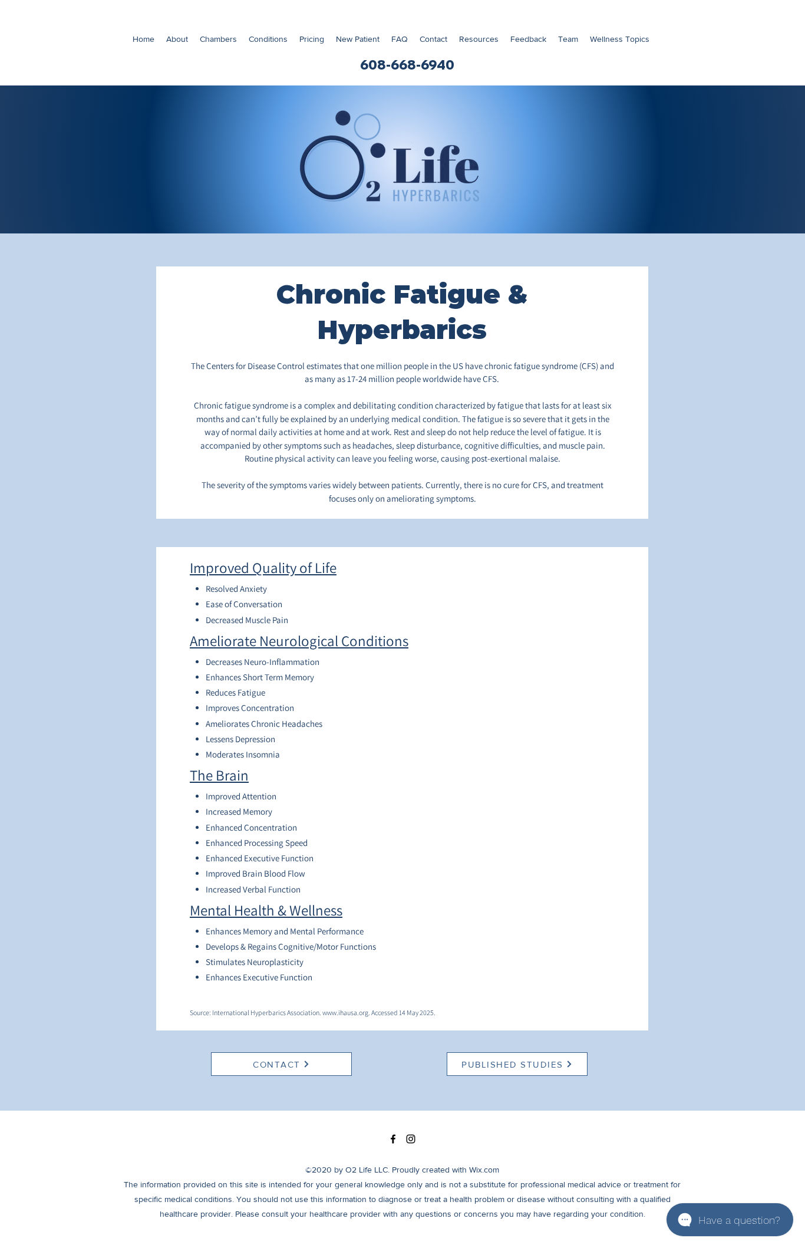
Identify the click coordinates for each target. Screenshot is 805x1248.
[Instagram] (411, 1139)
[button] (619, 39)
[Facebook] (393, 1139)
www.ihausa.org (345, 1012)
